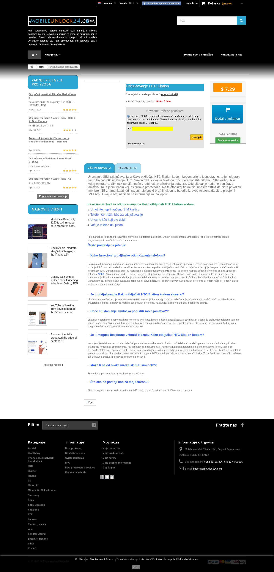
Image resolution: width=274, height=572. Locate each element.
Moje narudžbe (111, 448)
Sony (31, 500)
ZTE (30, 514)
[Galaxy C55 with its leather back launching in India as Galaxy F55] (37, 286)
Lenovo (32, 519)
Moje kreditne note (113, 453)
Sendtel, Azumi (37, 534)
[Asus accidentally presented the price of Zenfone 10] (37, 343)
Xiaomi (32, 548)
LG (29, 480)
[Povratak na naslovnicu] (31, 67)
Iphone (32, 475)
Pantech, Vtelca (37, 524)
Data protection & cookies (80, 467)
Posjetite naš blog (53, 364)
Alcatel (32, 448)
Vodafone (33, 509)
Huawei (32, 471)
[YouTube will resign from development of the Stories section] (37, 315)
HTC (41, 67)
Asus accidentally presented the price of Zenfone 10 (64, 338)
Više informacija (99, 167)
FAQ (67, 462)
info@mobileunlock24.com (207, 468)
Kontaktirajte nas (75, 453)
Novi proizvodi (73, 448)
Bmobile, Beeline (38, 538)
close (136, 567)
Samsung (33, 495)
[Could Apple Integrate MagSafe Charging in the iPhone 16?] (37, 257)
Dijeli (91, 402)
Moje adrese (109, 458)
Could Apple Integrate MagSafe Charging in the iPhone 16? (63, 251)
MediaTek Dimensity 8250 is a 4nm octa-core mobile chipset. (63, 222)
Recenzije (128, 167)
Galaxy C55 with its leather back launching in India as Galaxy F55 (64, 280)
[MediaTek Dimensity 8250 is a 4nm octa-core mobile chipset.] (37, 228)
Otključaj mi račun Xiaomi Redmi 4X (50, 179)
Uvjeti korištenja (74, 458)
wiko (30, 529)
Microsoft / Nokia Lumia (42, 490)
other (31, 543)
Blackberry (34, 453)
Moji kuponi (109, 467)
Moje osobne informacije (117, 462)
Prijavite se (191, 3)
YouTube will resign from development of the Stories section (63, 309)
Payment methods (75, 472)
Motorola (33, 485)
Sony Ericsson (36, 504)
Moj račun (111, 442)
